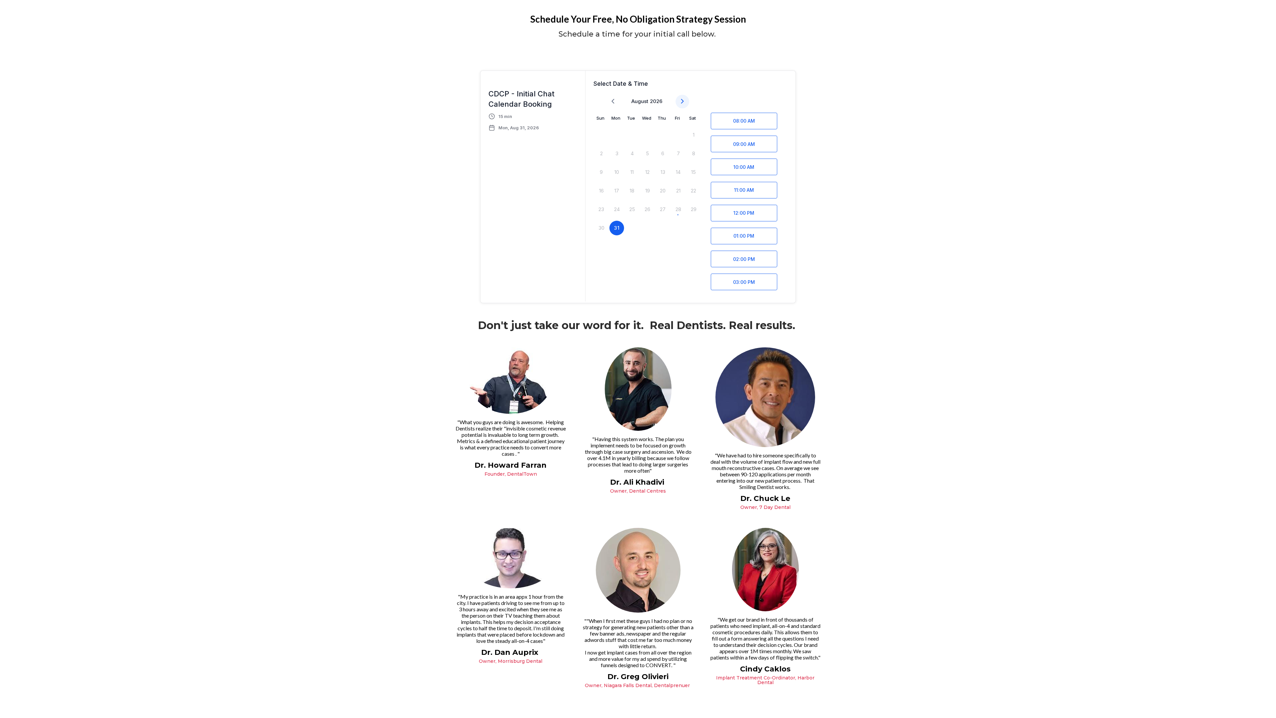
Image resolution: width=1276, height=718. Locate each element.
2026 (656, 101)
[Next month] (682, 101)
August (639, 101)
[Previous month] (613, 101)
